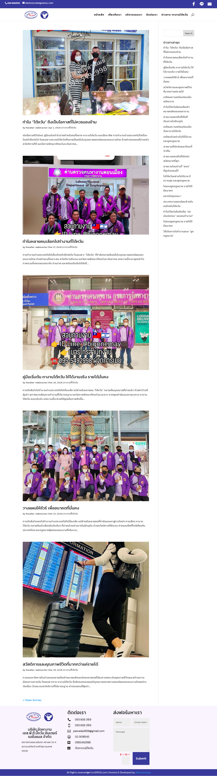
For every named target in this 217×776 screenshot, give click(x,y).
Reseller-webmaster (36, 127)
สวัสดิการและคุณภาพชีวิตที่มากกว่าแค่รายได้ (60, 664)
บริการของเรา (133, 14)
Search (189, 33)
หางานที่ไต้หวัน (69, 127)
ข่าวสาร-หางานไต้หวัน (174, 14)
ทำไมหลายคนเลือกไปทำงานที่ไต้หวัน (53, 241)
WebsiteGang (143, 772)
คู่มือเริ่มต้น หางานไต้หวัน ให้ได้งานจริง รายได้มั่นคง (65, 377)
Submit (141, 758)
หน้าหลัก (99, 14)
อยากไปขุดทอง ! (172, 196)
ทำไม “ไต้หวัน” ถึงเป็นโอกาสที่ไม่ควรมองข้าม (60, 122)
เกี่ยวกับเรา (114, 14)
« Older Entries (32, 700)
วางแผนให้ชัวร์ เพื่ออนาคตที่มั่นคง (51, 508)
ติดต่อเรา (151, 14)
